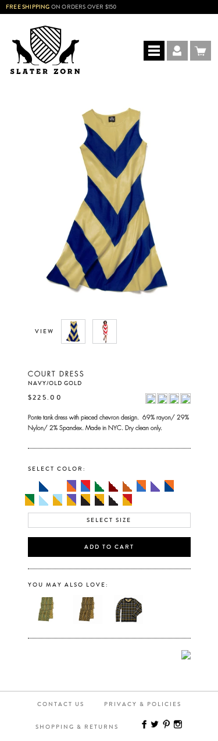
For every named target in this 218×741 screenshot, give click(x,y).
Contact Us (60, 704)
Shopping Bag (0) (200, 51)
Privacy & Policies (142, 704)
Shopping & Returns (77, 727)
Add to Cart (109, 547)
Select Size (109, 520)
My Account (177, 51)
